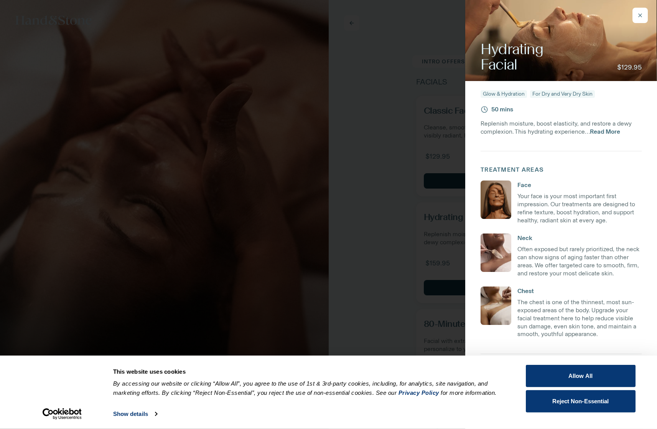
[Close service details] (640, 15)
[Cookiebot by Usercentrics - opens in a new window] (62, 414)
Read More (605, 131)
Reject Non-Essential (580, 401)
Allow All (580, 376)
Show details (130, 414)
